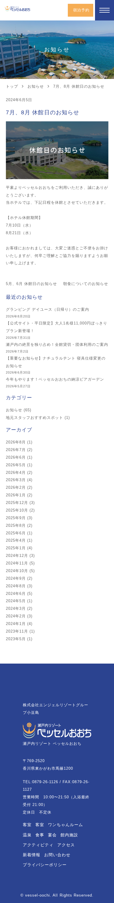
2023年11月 (17, 631)
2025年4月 (16, 540)
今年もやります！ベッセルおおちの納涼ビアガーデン (55, 379)
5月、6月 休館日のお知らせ (31, 284)
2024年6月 (16, 593)
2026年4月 (16, 472)
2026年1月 (16, 495)
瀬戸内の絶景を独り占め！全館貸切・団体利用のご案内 (57, 344)
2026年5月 (16, 465)
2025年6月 (16, 533)
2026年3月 (16, 480)
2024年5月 (16, 601)
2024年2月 (16, 616)
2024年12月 (17, 555)
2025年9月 (16, 518)
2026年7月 (16, 450)
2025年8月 (16, 525)
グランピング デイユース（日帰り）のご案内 (47, 309)
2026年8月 (16, 442)
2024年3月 (16, 608)
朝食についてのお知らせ (85, 284)
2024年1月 (16, 623)
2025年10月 (17, 510)
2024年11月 (17, 563)
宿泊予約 (81, 10)
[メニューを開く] (104, 10)
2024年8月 (16, 586)
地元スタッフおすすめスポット (34, 417)
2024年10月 (17, 571)
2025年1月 (16, 548)
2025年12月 (17, 502)
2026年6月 (16, 457)
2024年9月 (16, 578)
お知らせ (14, 410)
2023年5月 (16, 639)
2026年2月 (16, 487)
